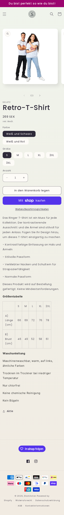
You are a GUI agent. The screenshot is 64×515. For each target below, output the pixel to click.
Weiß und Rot (15, 141)
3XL (8, 163)
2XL (52, 155)
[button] (4, 14)
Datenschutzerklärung (47, 500)
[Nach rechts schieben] (40, 95)
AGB (20, 505)
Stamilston (30, 495)
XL (39, 155)
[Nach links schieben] (24, 95)
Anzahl (7, 170)
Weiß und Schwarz (19, 134)
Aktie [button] (10, 411)
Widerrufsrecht (23, 500)
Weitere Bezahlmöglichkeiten (32, 209)
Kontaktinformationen (37, 505)
